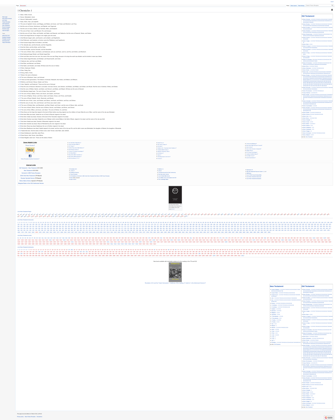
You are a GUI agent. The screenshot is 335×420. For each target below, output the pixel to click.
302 (214, 226)
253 (69, 226)
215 (270, 224)
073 (226, 238)
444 (321, 228)
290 (179, 226)
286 (167, 226)
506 (190, 230)
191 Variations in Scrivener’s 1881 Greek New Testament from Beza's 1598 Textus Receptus (90, 175)
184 (179, 224)
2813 (194, 232)
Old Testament (308, 16)
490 (143, 230)
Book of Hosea (306, 114)
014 (51, 238)
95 (314, 81)
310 (238, 226)
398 (184, 228)
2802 (154, 232)
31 (316, 20)
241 (33, 226)
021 (72, 238)
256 (78, 226)
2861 (247, 232)
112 (314, 82)
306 (226, 226)
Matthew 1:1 (160, 169)
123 (305, 84)
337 (318, 226)
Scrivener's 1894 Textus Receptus (31, 173)
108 (307, 82)
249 (57, 226)
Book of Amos (306, 118)
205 (241, 224)
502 (179, 230)
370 (101, 228)
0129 (96, 240)
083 (256, 238)
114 (318, 82)
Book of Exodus (306, 24)
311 (241, 226)
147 (320, 85)
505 (187, 230)
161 (110, 224)
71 (311, 79)
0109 (26, 240)
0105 (324, 238)
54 (318, 78)
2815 (201, 232)
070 (217, 238)
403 (199, 228)
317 (259, 226)
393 (170, 228)
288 (173, 226)
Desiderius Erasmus (74, 172)
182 (173, 224)
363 (81, 228)
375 (116, 228)
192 (202, 224)
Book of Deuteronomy (307, 34)
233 (324, 224)
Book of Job (305, 71)
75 (316, 79)
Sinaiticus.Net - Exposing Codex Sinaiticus (166, 148)
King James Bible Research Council (253, 145)
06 (30, 238)
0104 (321, 238)
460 (54, 230)
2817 (208, 232)
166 (125, 224)
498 (167, 230)
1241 (314, 230)
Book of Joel (305, 116)
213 (264, 224)
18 (329, 19)
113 (316, 82)
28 (312, 20)
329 (294, 226)
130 (318, 84)
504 (184, 230)
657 (232, 230)
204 (238, 224)
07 (32, 238)
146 (318, 85)
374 (113, 228)
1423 (321, 230)
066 (206, 238)
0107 (19, 240)
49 (311, 22)
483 (122, 230)
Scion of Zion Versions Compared (253, 148)
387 (152, 228)
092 (283, 238)
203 (235, 224)
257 (81, 226)
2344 (65, 232)
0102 (314, 238)
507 (193, 230)
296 (196, 226)
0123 (75, 240)
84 (328, 79)
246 (48, 226)
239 (27, 226)
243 (39, 226)
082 (253, 238)
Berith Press (160, 142)
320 (267, 226)
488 (137, 230)
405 (205, 228)
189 (193, 224)
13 (322, 19)
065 (203, 238)
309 (235, 226)
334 (309, 226)
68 (307, 79)
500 (173, 230)
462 (60, 230)
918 (300, 230)
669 (247, 230)
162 (113, 224)
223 (294, 224)
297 (199, 226)
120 (328, 82)
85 (329, 79)
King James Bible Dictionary (74, 156)
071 (220, 238)
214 (267, 224)
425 (264, 228)
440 (309, 228)
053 (167, 238)
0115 (47, 240)
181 (170, 224)
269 (116, 226)
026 (87, 238)
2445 (83, 232)
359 (69, 228)
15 (325, 19)
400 (190, 228)
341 (330, 226)
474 (95, 230)
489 (140, 230)
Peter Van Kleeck (72, 158)
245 (45, 226)
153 (87, 224)
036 (117, 238)
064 (200, 238)
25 (308, 20)
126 (311, 84)
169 (134, 224)
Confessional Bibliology (251, 143)
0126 (86, 240)
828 (276, 230)
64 (331, 78)
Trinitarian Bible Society (162, 149)
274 (131, 226)
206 (244, 224)
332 (303, 226)
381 (134, 228)
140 (307, 85)
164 (119, 224)
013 (48, 238)
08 (34, 238)
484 (125, 230)
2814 (197, 232)
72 (312, 79)
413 (229, 228)
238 (24, 226)
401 (193, 228)
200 (226, 224)
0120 (64, 240)
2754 (126, 232)
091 (280, 238)
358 (66, 228)
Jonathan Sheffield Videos (251, 154)
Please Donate (29, 145)
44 (304, 22)
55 (319, 78)
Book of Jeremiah (306, 101)
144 (315, 85)
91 (308, 81)
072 (223, 238)
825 (268, 230)
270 (119, 226)
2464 (94, 232)
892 (294, 230)
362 (78, 228)
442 (315, 228)
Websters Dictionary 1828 (163, 151)
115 (320, 82)
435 (294, 228)
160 (107, 224)
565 (202, 230)
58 (323, 78)
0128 (93, 240)
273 (128, 226)
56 (320, 78)
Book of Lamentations (307, 105)
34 (320, 20)
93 (311, 81)
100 (321, 81)
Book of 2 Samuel (306, 49)
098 (301, 238)
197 (217, 224)
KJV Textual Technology (251, 152)
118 (325, 82)
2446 (86, 232)
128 (315, 84)
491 (146, 230)
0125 (82, 240)
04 (25, 238)
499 (170, 230)
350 (42, 228)
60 (325, 78)
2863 (255, 232)
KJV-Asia (159, 146)
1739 (22, 232)
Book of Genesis (306, 19)
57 (321, 78)
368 (95, 228)
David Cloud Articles (250, 157)
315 (253, 226)
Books (71, 177)
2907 (265, 232)
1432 (328, 230)
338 (321, 226)
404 (202, 228)
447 (330, 228)
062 (194, 238)
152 (84, 224)
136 (329, 84)
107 (305, 82)
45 (306, 22)
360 (72, 228)
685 (253, 230)
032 (105, 238)
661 (244, 230)
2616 (119, 232)
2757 (137, 232)
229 (312, 224)
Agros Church (73, 179)
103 (326, 81)
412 (226, 228)
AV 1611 (159, 158)
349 (39, 228)
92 (310, 81)
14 (323, 19)
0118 (57, 240)
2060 (47, 232)
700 (256, 230)
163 (116, 224)
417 (241, 228)
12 (321, 19)
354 (54, 228)
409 (217, 228)
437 (300, 228)
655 (226, 230)
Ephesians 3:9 (250, 169)
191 (199, 224)
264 (101, 226)
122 (304, 84)
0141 (136, 240)
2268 (61, 232)
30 (315, 20)
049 (155, 238)
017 (60, 238)
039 (125, 238)
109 (309, 82)
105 (330, 81)
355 (57, 228)
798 (259, 230)
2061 (51, 232)
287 (170, 226)
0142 (139, 240)
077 (238, 238)
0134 (111, 240)
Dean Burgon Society (73, 149)
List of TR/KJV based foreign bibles (254, 175)
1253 (317, 230)
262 (95, 226)
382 (137, 228)
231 (318, 224)
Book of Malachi (306, 134)
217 (276, 224)
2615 (115, 232)
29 (314, 20)
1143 (307, 230)
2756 (133, 232)
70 (310, 79)
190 (196, 224)
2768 (147, 232)
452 (30, 230)
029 (96, 238)
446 (327, 228)
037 (120, 238)
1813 (29, 232)
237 (21, 226)
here (173, 209)
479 (110, 230)
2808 (176, 232)
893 (297, 230)
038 (123, 238)
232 (321, 224)
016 (57, 238)
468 (78, 230)
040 (128, 238)
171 (140, 224)
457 (45, 230)
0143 (143, 240)
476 (101, 230)
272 (125, 226)
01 (18, 238)
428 (273, 228)
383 (140, 228)
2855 (226, 232)
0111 (33, 240)
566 (205, 230)
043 (137, 238)
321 (270, 226)
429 (276, 228)
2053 (40, 232)
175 (152, 224)
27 (311, 20)
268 (113, 226)
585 (211, 230)
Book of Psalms (306, 75)
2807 (172, 232)
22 (304, 20)
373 (110, 228)
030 (99, 238)
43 (303, 22)
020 (69, 238)
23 (306, 20)
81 (324, 79)
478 (107, 230)
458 (48, 230)
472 (90, 230)
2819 (215, 232)
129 (316, 84)
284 (161, 226)
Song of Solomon (306, 92)
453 (33, 230)
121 (330, 82)
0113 (40, 240)
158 (101, 224)
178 (161, 224)
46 (307, 22)
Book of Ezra (306, 66)
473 (93, 230)
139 (305, 85)
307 (229, 226)
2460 (90, 232)
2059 (44, 232)
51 (314, 78)
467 (75, 230)
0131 (103, 240)
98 (318, 81)
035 (114, 238)
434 (291, 228)
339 (324, 226)
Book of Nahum (306, 125)
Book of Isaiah (306, 94)
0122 (71, 240)
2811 (187, 232)
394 (173, 228)
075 (232, 238)
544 (199, 230)
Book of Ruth (306, 44)
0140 (132, 240)
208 (250, 224)
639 (217, 230)
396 (179, 228)
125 (309, 84)
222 (291, 224)
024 (81, 238)
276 (137, 226)
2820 (219, 232)
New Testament (309, 136)
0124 (78, 240)
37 (324, 20)
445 (324, 228)
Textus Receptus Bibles (74, 144)
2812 (190, 232)
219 (282, 224)
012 (45, 238)
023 (78, 238)
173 (146, 224)
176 (155, 224)
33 (319, 20)
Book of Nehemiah (307, 68)
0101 (310, 238)
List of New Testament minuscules (254, 176)
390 (161, 228)
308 (232, 226)
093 (286, 238)
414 (232, 228)
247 (51, 226)
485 (128, 230)
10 (318, 19)
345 (27, 228)
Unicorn (160, 170)
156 (95, 224)
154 (90, 224)
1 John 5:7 (72, 170)
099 (303, 238)
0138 (125, 240)
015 (54, 238)
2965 (269, 232)
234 (327, 224)
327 (288, 226)
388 (155, 228)
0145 (150, 240)
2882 (262, 232)
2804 (162, 232)
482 (119, 230)
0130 (100, 240)
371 (104, 228)
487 (134, 230)
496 (161, 230)
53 (316, 78)
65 (303, 79)
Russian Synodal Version (27, 178)
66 (304, 79)
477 (104, 230)
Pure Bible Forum (250, 155)
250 (60, 226)
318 (262, 226)
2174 (58, 232)
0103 (317, 238)
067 (209, 238)
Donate (27, 152)
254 (72, 226)
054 (170, 238)
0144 (146, 240)
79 (321, 79)
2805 (165, 232)
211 (259, 224)
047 (149, 238)
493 (152, 230)
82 (325, 79)
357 (63, 228)
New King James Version (163, 174)
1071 (303, 230)
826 (270, 230)
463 (63, 230)
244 (42, 226)
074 (229, 238)
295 (193, 226)
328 (291, 226)
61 (327, 78)
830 (282, 230)
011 (42, 238)
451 (27, 230)
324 (279, 226)
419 (247, 228)
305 (223, 226)
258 (84, 226)
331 (300, 226)
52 (315, 78)
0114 (43, 240)
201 (229, 224)
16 (326, 19)
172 (143, 224)
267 (110, 226)
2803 (158, 232)
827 (273, 230)
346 (30, 228)
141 (309, 85)
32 (318, 20)
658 (235, 230)
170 (137, 224)
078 (241, 238)
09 (37, 238)
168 (131, 224)
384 (143, 228)
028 (93, 238)
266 (107, 226)
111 (313, 82)
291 (182, 226)
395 (176, 228)
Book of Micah (306, 123)
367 (93, 228)
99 (319, 81)
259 (87, 226)
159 (104, 224)
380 (131, 228)
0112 (36, 240)
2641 (122, 232)
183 (176, 224)
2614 (112, 232)
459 (51, 230)
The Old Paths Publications (74, 142)
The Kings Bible (72, 153)
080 (247, 238)
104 (328, 81)
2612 (104, 232)
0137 (121, 240)
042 (134, 238)
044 (140, 238)
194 (208, 224)
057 (179, 238)
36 (323, 20)
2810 (183, 232)
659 (238, 230)
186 (184, 224)
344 (24, 228)
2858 (237, 232)
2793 (151, 232)
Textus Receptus (73, 174)
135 (327, 84)
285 (164, 226)
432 (285, 228)
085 (262, 238)
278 (143, 226)
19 (330, 19)
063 (197, 238)
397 (182, 228)
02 (20, 238)
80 (323, 79)
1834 (33, 232)
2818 (212, 232)
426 (267, 228)
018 (63, 238)
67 (306, 79)
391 (164, 228)
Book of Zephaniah (307, 129)
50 (312, 22)
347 (33, 228)
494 (155, 230)
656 (229, 230)
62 (328, 78)
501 (176, 230)
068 (212, 238)
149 (324, 85)
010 (40, 238)
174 (149, 224)
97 (316, 81)
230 (315, 224)
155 (93, 224)
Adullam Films (249, 150)
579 (208, 230)
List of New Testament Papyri (24, 211)
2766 (140, 232)
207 (247, 224)
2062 (54, 232)
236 (18, 226)
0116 (50, 240)
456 (42, 230)
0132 (107, 240)
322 (273, 226)
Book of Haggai (306, 131)
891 (291, 230)
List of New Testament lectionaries (254, 178)
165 (122, 224)
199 (223, 224)
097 (298, 238)
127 (313, 84)
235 (330, 224)
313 (247, 226)
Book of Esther (306, 70)
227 (306, 224)
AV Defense (160, 153)
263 (98, 226)
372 (107, 228)
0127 (89, 240)
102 (324, 81)
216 (273, 224)
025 (84, 238)
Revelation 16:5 (73, 169)
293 (187, 226)
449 (21, 230)
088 (271, 238)
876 (288, 230)
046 (146, 238)
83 (327, 79)
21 (303, 20)
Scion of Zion (249, 147)
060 (188, 238)
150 (326, 85)
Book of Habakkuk (307, 127)
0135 (114, 240)
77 (319, 79)
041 (131, 238)
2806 (169, 232)
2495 (101, 232)
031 (102, 238)
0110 (29, 240)
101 (322, 81)
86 (331, 79)
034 (111, 238)
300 (208, 226)
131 (320, 84)
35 (321, 20)
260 (90, 226)
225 (300, 224)
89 (306, 81)
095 (292, 238)
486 (131, 230)
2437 (76, 232)
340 (327, 226)
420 (250, 228)
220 (285, 224)
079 (244, 238)
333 (306, 226)
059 (185, 238)
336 (315, 226)
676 (250, 230)
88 (304, 81)
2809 (179, 232)
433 (288, 228)
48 (310, 22)
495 (158, 230)
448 (18, 230)
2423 (69, 232)
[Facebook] (30, 156)
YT (77, 158)
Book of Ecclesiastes (307, 90)
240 (30, 226)
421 (253, 228)
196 (214, 224)
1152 (310, 230)
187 (187, 224)
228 (309, 224)
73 (314, 79)
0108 (22, 240)
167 (128, 224)
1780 (26, 232)
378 (125, 228)
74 (315, 79)
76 (318, 79)
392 (167, 228)
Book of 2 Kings (306, 56)
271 (122, 226)
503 (182, 230)
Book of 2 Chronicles (307, 62)
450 (24, 230)
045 (143, 238)
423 (259, 228)
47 (308, 22)
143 (313, 85)
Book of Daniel (306, 112)
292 (184, 226)
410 (220, 228)
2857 (233, 232)
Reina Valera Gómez (25, 180)
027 (90, 238)
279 (146, 226)
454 (36, 230)
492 (149, 230)
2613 (108, 232)
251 (63, 226)
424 (262, 228)
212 (262, 224)
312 (244, 226)
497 (164, 230)
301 (211, 226)
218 (279, 224)
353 (51, 228)
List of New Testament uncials (25, 235)
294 (190, 226)
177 (158, 224)
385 (146, 228)
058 (182, 238)
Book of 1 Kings (306, 52)
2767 (144, 232)
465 (69, 230)
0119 (61, 240)
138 (304, 85)
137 (331, 84)
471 (87, 230)
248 (54, 226)
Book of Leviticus (306, 27)
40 (328, 20)
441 (312, 228)
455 (39, 230)
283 (158, 226)
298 (202, 226)
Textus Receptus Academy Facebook (29, 158)
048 (152, 238)
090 (277, 238)
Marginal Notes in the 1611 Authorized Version (31, 183)
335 (312, 226)
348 (36, 228)
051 (161, 238)
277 (140, 226)
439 (306, 228)
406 (208, 228)
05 (27, 238)
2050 (36, 232)
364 (84, 228)
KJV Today (71, 146)
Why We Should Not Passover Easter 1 (255, 171)
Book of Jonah (306, 121)
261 (93, 226)
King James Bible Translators (75, 154)
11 (319, 19)
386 (149, 228)
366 (90, 228)
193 (205, 224)
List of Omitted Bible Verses (164, 175)
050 (158, 238)
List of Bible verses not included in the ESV (167, 177)
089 (274, 238)
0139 (128, 240)
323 (276, 226)
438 (303, 228)
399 (187, 228)
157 (98, 224)
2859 (240, 232)
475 (98, 230)
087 (268, 238)
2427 (72, 232)
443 (318, 228)
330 (297, 226)
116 (321, 82)
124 (307, 84)
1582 (19, 232)
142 (311, 85)
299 (205, 226)
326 (285, 226)
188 (190, 224)
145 (316, 85)
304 (220, 226)
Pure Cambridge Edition (163, 179)
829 (279, 230)
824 (265, 230)
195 (211, 224)
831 (285, 230)
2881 (258, 232)
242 (36, 226)
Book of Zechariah (307, 133)
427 (270, 228)
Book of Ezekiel (306, 107)
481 (116, 230)
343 (21, 228)
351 (45, 228)
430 (279, 228)
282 (155, 226)
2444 (79, 232)
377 (122, 228)
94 (312, 81)
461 (57, 230)
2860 (244, 232)
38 (325, 20)
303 (217, 226)
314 (250, 226)
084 (259, 238)
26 (310, 20)
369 (98, 228)
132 (322, 84)
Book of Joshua (306, 37)
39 (327, 20)
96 (315, 81)
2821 (222, 232)
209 (253, 224)
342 (18, 228)
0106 (328, 238)
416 (238, 228)
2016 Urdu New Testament (27, 175)
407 (211, 228)
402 (196, 228)
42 (331, 20)
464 (66, 230)
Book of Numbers (306, 30)
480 (113, 230)
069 (214, 238)
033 (108, 238)
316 (256, 226)
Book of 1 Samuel (306, 46)
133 (324, 84)
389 (158, 228)
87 (303, 81)
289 (176, 226)
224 (297, 224)
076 (235, 238)
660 (241, 230)
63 (329, 78)
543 (196, 230)
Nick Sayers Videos (162, 144)
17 (327, 19)
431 (282, 228)
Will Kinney (249, 173)
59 (324, 78)
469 (81, 230)
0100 (307, 238)
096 (295, 238)
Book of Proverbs (306, 87)
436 (297, 228)
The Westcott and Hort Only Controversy (167, 172)
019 (66, 238)
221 (288, 224)
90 (307, 81)
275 (134, 226)
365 (87, 228)
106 (304, 82)
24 (307, 20)
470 (84, 230)
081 (250, 238)
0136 (118, 240)
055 (173, 238)
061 (191, 238)
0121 (68, 240)
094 (289, 238)
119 (326, 82)
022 (75, 238)
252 (66, 226)
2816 (204, 232)
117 (323, 82)
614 (214, 230)
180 (167, 224)
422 (256, 228)
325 (282, 226)
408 (214, 228)
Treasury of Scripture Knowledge (76, 151)
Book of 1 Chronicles (307, 59)
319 (264, 226)
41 (329, 20)
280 (149, 226)
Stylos (159, 154)
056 (176, 238)
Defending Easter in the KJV (163, 156)
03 (22, 238)
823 (262, 230)
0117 (54, 240)
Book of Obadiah (306, 119)
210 (256, 224)
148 (322, 85)
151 (81, 224)
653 (220, 230)
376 (119, 228)
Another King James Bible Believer (76, 147)
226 (303, 224)
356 (60, 228)
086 (265, 238)
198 (220, 224)
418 (244, 228)
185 (182, 224)
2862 (251, 232)
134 (326, 84)
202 (232, 224)
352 (48, 228)
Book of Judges (306, 40)
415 (235, 228)
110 (311, 82)
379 (128, 228)
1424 (325, 230)
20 (331, 19)
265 (104, 226)
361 (75, 228)
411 (223, 228)
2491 (97, 232)
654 (223, 230)
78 (320, 79)
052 (164, 238)
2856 (229, 232)
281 (152, 226)
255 (75, 226)
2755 (129, 232)
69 (308, 79)
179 (164, 224)
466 (72, 230)
